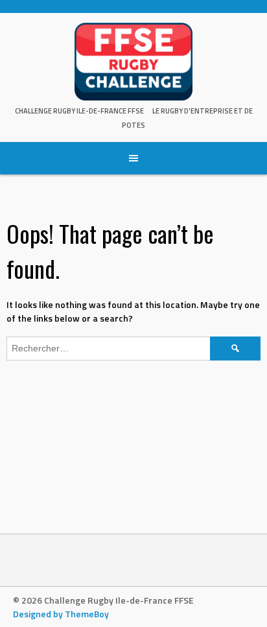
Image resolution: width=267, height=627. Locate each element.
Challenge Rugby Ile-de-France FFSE (79, 111)
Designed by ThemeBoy (61, 614)
